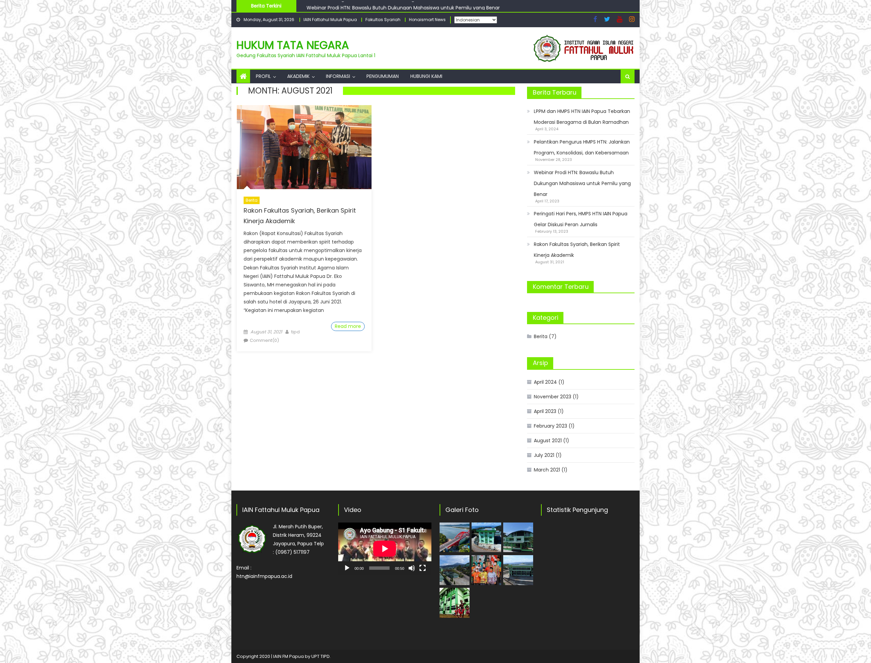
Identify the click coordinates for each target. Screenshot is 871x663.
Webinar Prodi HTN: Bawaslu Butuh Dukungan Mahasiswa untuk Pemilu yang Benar (403, 5)
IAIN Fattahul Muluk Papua (330, 19)
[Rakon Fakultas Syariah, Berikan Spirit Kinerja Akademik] (304, 147)
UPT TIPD (320, 656)
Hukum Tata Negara (292, 45)
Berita (252, 200)
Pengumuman (382, 76)
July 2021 (544, 455)
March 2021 (547, 469)
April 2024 (545, 382)
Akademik (298, 76)
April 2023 (545, 411)
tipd (295, 332)
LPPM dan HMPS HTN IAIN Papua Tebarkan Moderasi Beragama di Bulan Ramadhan (582, 117)
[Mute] (411, 568)
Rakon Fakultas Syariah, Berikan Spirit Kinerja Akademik (577, 250)
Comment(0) (264, 340)
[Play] (347, 568)
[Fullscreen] (422, 568)
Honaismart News (427, 19)
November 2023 (552, 396)
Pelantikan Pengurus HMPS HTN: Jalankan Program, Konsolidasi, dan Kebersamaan (582, 147)
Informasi (338, 76)
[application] (384, 549)
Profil (263, 76)
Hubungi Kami (426, 76)
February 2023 (550, 425)
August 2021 (548, 440)
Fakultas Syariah (382, 19)
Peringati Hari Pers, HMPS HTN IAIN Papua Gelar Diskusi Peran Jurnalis (580, 219)
